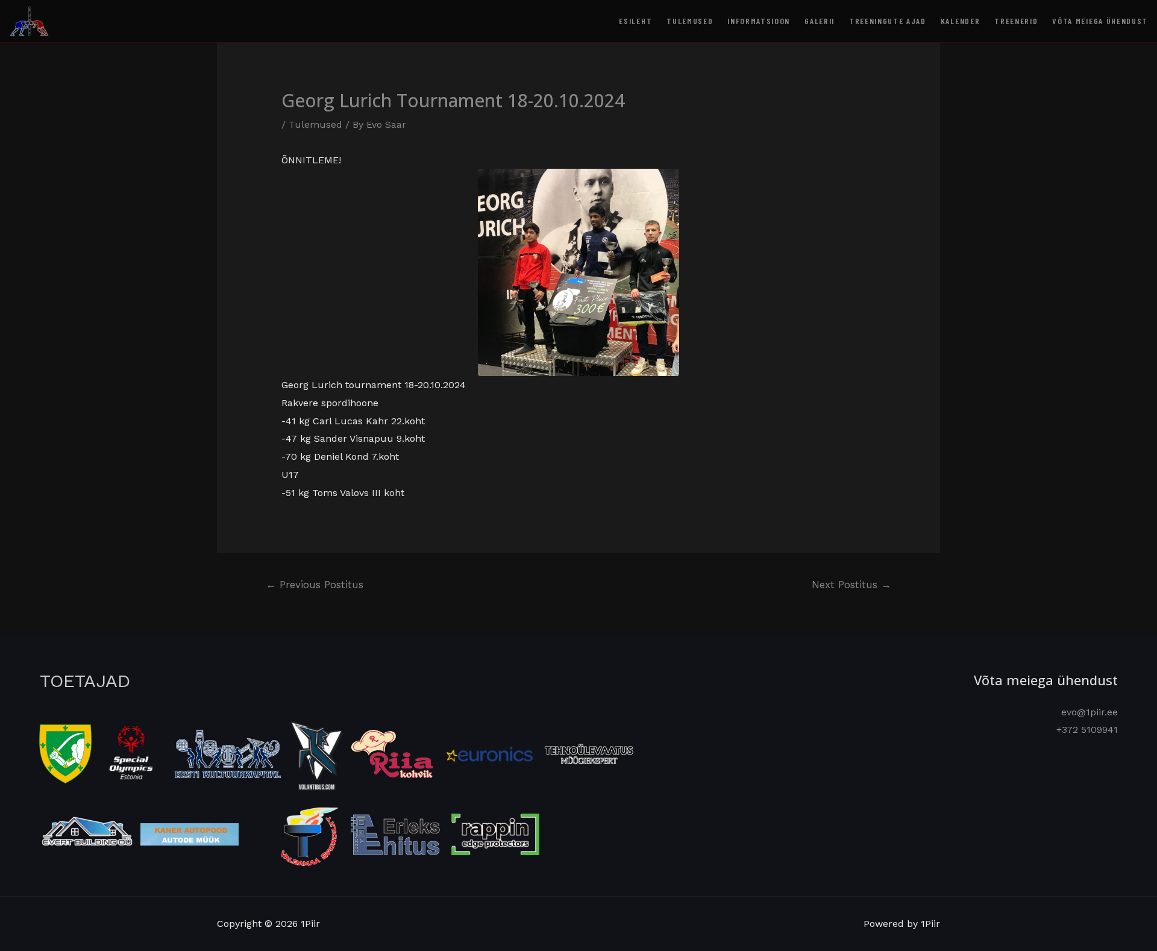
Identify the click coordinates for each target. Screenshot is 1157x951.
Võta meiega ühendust (1100, 21)
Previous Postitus (314, 585)
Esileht (635, 21)
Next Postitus (851, 585)
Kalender (960, 21)
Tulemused (689, 21)
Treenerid (1016, 21)
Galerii (819, 21)
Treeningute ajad (887, 21)
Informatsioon (758, 21)
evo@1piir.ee (1089, 712)
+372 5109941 (1087, 729)
